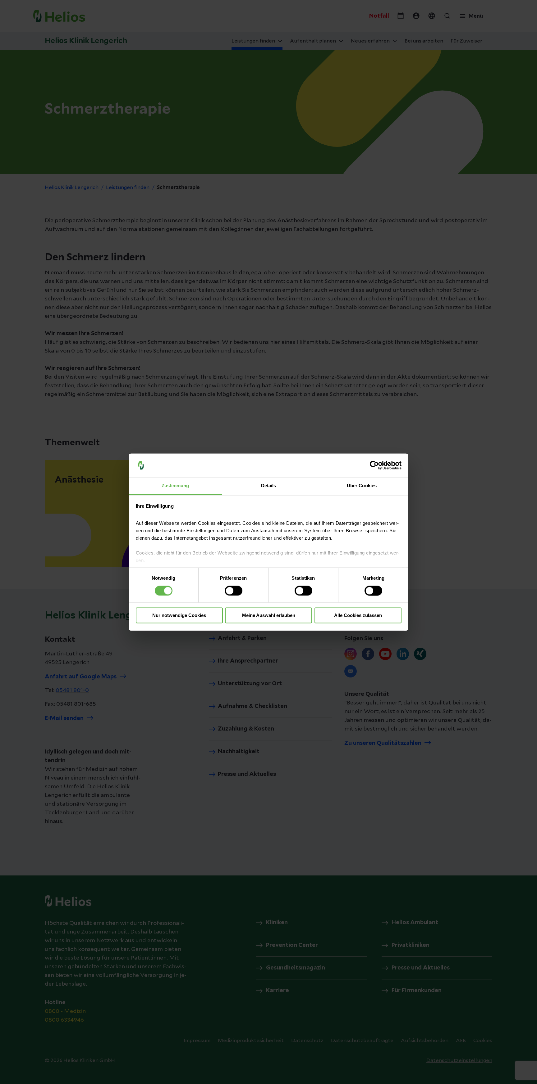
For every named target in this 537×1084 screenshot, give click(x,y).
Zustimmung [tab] (175, 485)
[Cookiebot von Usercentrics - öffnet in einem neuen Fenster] (374, 465)
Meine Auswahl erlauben (268, 615)
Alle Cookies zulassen (358, 615)
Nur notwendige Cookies (179, 615)
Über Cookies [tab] (362, 485)
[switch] (233, 591)
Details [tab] (268, 485)
